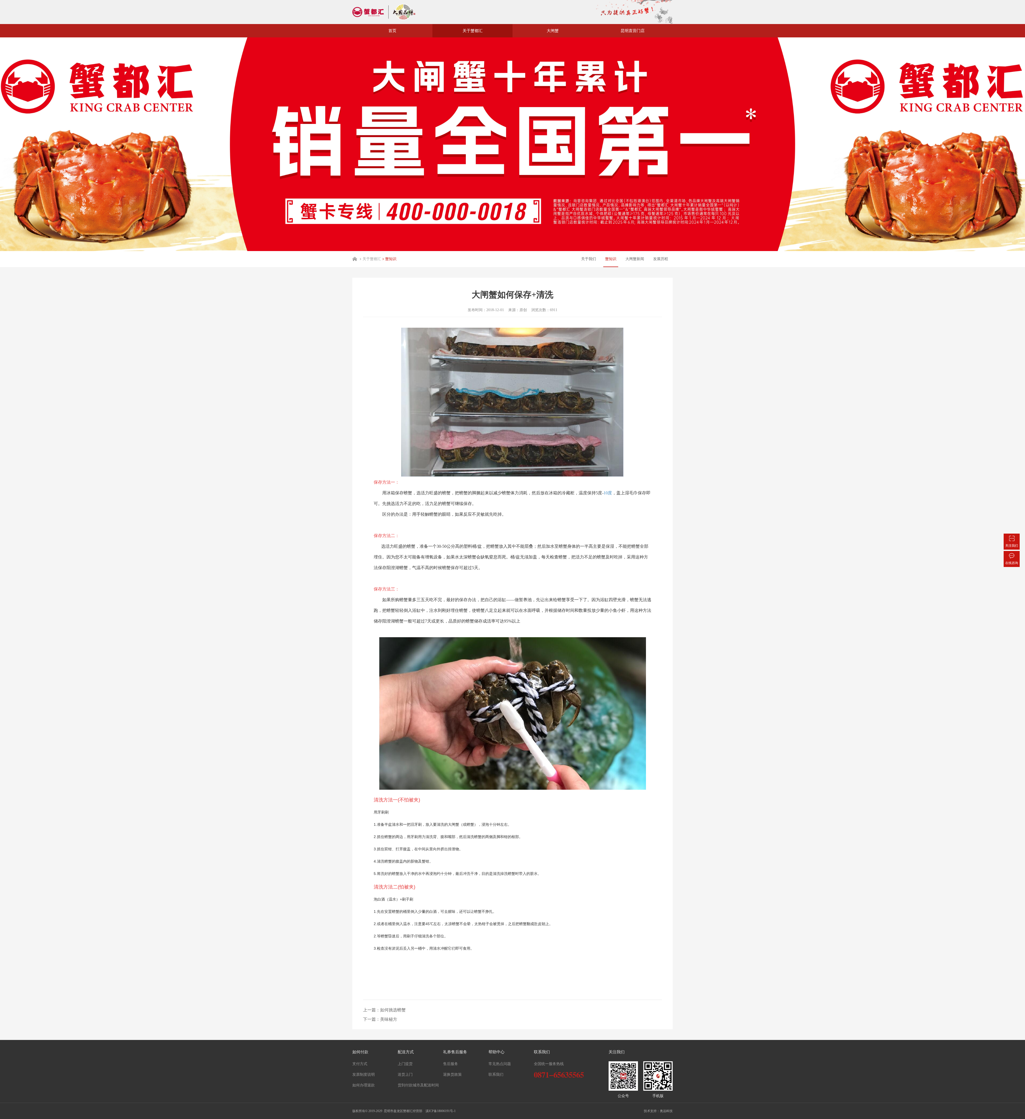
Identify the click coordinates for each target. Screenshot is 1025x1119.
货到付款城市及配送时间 (418, 1085)
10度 (608, 493)
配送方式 (406, 1052)
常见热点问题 (499, 1064)
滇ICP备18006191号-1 (440, 1111)
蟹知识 (390, 259)
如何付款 (360, 1052)
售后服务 (450, 1064)
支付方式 (359, 1064)
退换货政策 (452, 1075)
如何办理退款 (363, 1085)
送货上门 (405, 1075)
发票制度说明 (363, 1075)
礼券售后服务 (455, 1052)
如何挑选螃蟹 (393, 1010)
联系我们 (495, 1075)
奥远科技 (666, 1111)
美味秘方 (388, 1019)
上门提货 (405, 1064)
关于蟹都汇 (371, 259)
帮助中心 (496, 1052)
